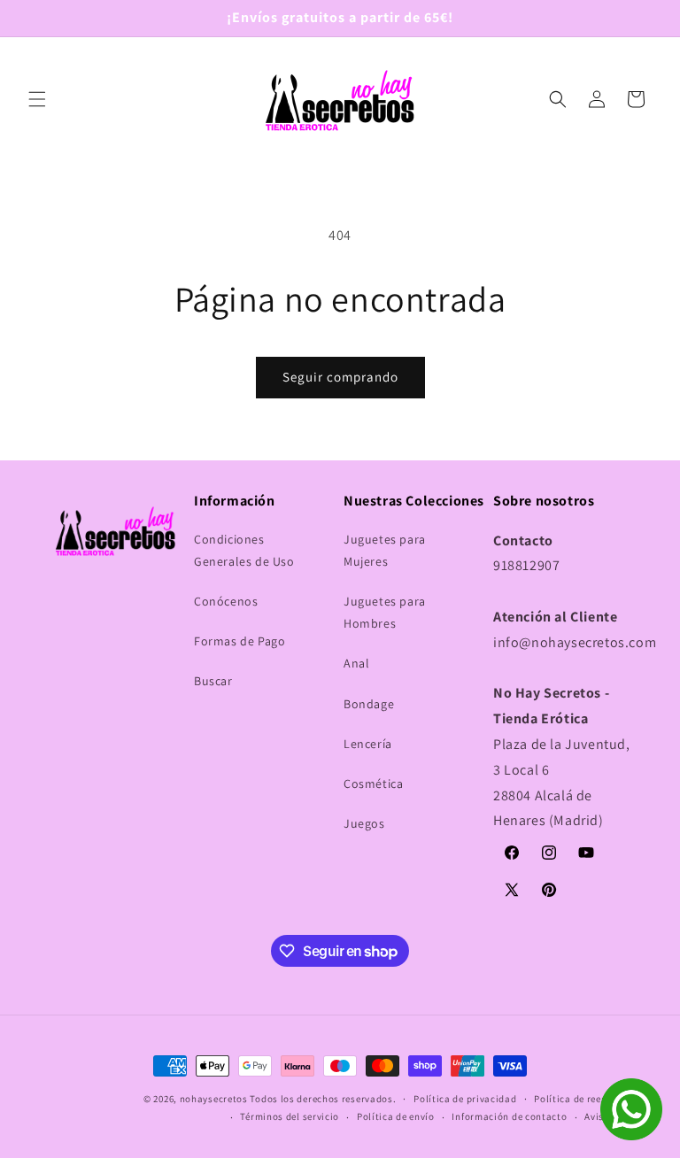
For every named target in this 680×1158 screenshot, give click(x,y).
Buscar (213, 681)
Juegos (364, 823)
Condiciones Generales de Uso (244, 550)
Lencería (368, 744)
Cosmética (373, 783)
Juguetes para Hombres (385, 612)
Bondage (369, 704)
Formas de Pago (239, 641)
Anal (356, 663)
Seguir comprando (340, 376)
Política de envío (396, 1116)
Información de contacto (509, 1116)
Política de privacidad (464, 1098)
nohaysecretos (214, 1098)
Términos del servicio (289, 1116)
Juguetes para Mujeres (385, 550)
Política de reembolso (585, 1098)
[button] (37, 99)
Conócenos (226, 601)
